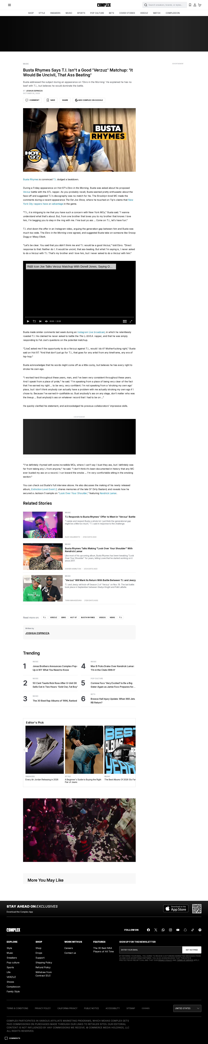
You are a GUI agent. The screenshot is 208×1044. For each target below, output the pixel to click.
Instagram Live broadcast (91, 332)
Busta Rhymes (30, 179)
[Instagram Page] (170, 929)
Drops (39, 952)
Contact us (70, 952)
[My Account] (195, 5)
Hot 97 (73, 617)
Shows (10, 981)
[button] (28, 321)
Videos (102, 617)
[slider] (79, 317)
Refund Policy (43, 967)
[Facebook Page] (148, 929)
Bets (93, 694)
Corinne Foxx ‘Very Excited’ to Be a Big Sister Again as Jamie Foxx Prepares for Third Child (112, 685)
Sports (10, 967)
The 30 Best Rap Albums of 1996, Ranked (55, 700)
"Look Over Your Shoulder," (73, 493)
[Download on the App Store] (175, 909)
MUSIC (69, 13)
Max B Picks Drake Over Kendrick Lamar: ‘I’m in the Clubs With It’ (112, 668)
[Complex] (104, 5)
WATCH (156, 13)
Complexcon (13, 986)
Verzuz (53, 617)
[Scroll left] (25, 750)
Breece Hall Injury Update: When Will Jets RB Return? (113, 700)
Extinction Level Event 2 (44, 489)
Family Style (13, 991)
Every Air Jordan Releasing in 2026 (41, 779)
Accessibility (113, 1008)
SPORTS (81, 13)
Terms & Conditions (17, 1008)
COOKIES (146, 1008)
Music (26, 64)
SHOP (31, 13)
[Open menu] (9, 5)
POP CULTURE (97, 13)
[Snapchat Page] (185, 929)
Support (40, 957)
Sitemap (130, 1008)
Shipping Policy (44, 962)
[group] (46, 321)
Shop (38, 948)
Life (8, 972)
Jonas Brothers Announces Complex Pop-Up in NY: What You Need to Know (55, 668)
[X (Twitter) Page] (155, 929)
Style (68, 776)
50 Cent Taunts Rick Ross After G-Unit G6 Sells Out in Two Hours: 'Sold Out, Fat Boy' (55, 685)
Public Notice (91, 1008)
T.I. (54, 179)
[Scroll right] (133, 750)
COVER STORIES (127, 13)
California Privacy (67, 1008)
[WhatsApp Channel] (163, 929)
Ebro (63, 617)
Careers (68, 948)
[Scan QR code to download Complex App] (196, 908)
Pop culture (13, 962)
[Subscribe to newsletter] (191, 949)
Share (65, 100)
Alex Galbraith (72, 537)
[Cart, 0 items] (199, 5)
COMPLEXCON (173, 13)
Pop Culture (97, 679)
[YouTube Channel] (177, 929)
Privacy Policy (165, 960)
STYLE (42, 13)
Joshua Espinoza (37, 633)
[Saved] (190, 5)
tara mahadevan (73, 600)
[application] (79, 292)
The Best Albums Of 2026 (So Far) (120, 779)
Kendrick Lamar (108, 493)
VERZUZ (144, 13)
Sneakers (30, 776)
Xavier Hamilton (73, 569)
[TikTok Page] (192, 929)
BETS (111, 13)
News (112, 617)
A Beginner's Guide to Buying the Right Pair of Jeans (83, 780)
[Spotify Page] (200, 929)
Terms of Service (185, 960)
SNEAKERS (55, 13)
